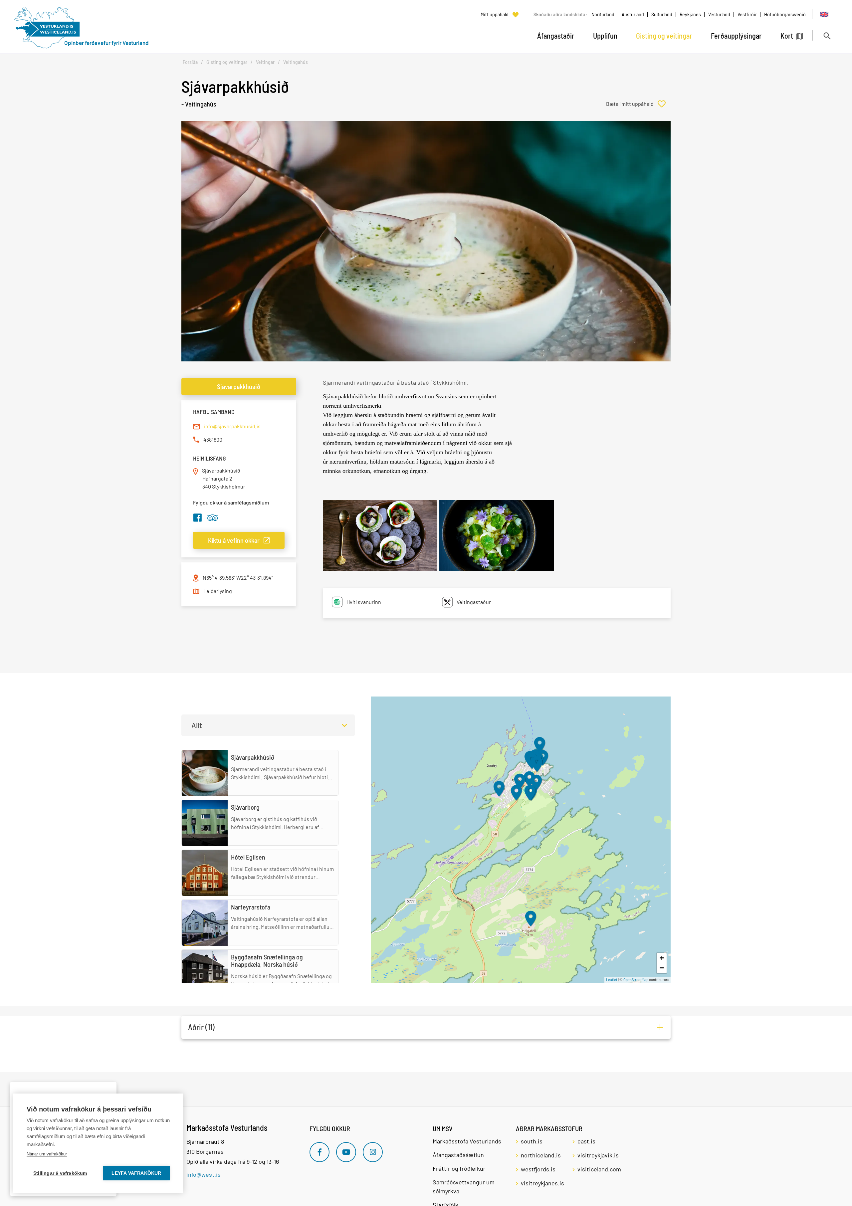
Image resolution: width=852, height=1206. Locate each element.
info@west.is (203, 1174)
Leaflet (611, 979)
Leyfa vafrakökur (136, 1173)
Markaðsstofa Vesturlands (467, 1141)
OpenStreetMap (635, 979)
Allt (196, 725)
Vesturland (719, 14)
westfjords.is (538, 1169)
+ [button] (662, 958)
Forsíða (190, 62)
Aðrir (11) (201, 1027)
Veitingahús (295, 62)
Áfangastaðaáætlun (458, 1154)
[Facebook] (319, 1152)
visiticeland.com (599, 1169)
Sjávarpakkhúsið (238, 386)
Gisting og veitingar (226, 62)
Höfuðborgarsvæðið (785, 14)
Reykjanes (690, 14)
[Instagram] (373, 1152)
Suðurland (661, 14)
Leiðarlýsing (217, 591)
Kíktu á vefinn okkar (234, 540)
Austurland (633, 14)
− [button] (662, 968)
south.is (531, 1141)
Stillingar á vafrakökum (60, 1173)
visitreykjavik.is (598, 1155)
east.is (586, 1141)
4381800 (212, 439)
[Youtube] (346, 1152)
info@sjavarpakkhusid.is (232, 426)
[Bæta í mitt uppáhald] (638, 104)
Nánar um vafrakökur (47, 1153)
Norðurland (602, 14)
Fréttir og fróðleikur (459, 1168)
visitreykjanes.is (542, 1183)
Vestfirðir (747, 14)
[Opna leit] (826, 35)
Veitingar (265, 62)
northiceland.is (541, 1155)
